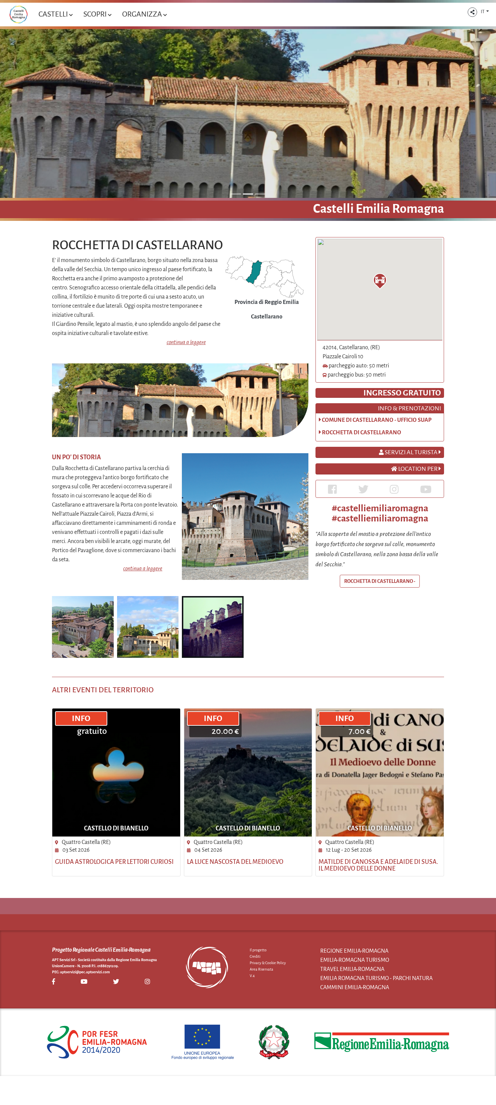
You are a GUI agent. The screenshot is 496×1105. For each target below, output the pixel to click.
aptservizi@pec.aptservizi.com (85, 972)
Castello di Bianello (116, 828)
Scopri (95, 14)
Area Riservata (261, 969)
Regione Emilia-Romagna (354, 951)
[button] (472, 12)
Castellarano (266, 317)
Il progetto (258, 950)
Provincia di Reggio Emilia (267, 302)
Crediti (255, 956)
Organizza (142, 14)
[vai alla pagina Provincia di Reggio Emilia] (264, 277)
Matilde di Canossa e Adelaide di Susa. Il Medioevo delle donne (378, 865)
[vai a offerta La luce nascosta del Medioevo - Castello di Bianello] (248, 773)
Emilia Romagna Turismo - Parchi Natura (376, 978)
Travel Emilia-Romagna (352, 969)
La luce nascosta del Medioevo (235, 861)
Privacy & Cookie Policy (268, 963)
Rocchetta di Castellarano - (379, 581)
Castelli (53, 14)
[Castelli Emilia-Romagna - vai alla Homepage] (18, 14)
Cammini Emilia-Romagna (354, 987)
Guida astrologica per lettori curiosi (114, 861)
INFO (81, 718)
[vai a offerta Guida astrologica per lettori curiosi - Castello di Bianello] (116, 773)
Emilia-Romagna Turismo (354, 960)
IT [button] (483, 11)
